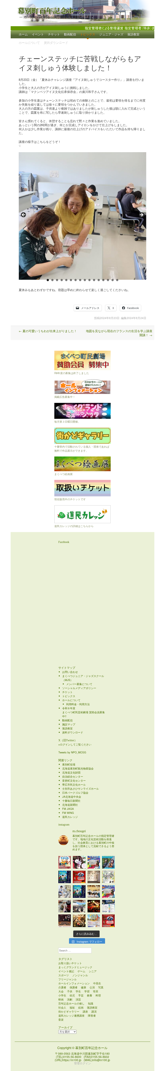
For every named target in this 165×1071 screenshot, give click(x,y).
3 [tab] (57, 280)
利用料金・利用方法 (78, 704)
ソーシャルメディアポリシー (79, 688)
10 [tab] (90, 280)
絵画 (81, 1007)
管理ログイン (82, 1063)
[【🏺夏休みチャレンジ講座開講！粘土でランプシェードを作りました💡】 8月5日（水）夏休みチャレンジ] (64, 906)
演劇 (69, 999)
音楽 (61, 1019)
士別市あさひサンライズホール (80, 788)
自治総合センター (72, 776)
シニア (93, 971)
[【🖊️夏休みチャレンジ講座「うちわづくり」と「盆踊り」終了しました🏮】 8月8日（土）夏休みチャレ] (94, 891)
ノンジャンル (80, 975)
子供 (69, 991)
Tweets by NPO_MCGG (72, 752)
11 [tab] (94, 280)
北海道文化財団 (71, 772)
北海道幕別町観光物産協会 (78, 768)
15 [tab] (113, 280)
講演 (94, 1011)
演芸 (78, 999)
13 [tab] (103, 280)
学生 (78, 991)
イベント (38, 34)
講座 (85, 1011)
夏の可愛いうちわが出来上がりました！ (48, 331)
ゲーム (81, 971)
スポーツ (63, 975)
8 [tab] (80, 280)
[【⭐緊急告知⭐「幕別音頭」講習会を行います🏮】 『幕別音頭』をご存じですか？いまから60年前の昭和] (94, 906)
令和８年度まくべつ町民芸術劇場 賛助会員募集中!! (83, 712)
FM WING (68, 813)
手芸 (81, 995)
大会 (61, 991)
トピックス (87, 34)
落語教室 (133, 34)
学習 (87, 991)
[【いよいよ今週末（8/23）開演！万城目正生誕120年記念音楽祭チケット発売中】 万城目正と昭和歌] (94, 862)
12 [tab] (99, 280)
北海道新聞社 (70, 805)
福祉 (72, 1007)
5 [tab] (66, 280)
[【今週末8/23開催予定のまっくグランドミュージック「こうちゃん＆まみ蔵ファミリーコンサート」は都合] (79, 877)
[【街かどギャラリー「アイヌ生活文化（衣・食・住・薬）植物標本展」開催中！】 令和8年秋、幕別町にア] (94, 877)
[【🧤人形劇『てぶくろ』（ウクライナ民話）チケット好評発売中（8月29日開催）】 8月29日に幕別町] (64, 862)
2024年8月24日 (136, 318)
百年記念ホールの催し (71, 1003)
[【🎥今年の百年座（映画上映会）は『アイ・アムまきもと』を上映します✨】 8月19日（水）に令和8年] (79, 891)
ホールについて (29, 42)
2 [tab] (52, 280)
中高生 (97, 983)
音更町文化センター (74, 780)
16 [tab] (117, 280)
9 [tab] (85, 280)
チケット (54, 34)
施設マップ (68, 724)
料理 (98, 995)
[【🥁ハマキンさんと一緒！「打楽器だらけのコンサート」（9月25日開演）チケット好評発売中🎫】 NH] (108, 877)
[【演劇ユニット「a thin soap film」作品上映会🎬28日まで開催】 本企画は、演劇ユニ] (79, 862)
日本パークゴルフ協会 (75, 792)
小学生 (62, 995)
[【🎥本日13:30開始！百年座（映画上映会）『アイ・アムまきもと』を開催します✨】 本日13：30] (64, 877)
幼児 (72, 995)
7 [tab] (75, 280)
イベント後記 (66, 971)
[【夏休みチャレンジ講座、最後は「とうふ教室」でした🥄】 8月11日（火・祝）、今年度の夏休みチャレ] (64, 891)
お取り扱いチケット (70, 963)
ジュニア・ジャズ (111, 34)
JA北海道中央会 (71, 797)
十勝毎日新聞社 (71, 801)
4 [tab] (62, 280)
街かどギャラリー (68, 1011)
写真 (100, 987)
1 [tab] (48, 280)
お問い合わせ (70, 672)
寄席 (95, 991)
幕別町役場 (68, 764)
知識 (90, 1003)
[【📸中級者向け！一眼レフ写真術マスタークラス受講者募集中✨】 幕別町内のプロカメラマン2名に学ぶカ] (108, 906)
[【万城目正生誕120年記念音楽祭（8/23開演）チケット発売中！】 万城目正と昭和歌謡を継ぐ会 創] (108, 891)
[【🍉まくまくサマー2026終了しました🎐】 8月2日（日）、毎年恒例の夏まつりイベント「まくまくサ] (79, 906)
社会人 (62, 1007)
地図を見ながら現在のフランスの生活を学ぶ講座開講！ (119, 333)
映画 (61, 999)
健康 (83, 987)
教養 (89, 995)
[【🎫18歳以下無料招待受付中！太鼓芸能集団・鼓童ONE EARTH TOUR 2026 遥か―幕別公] (79, 920)
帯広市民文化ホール (74, 784)
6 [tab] (71, 280)
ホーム (23, 34)
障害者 (92, 1015)
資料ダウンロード (56, 42)
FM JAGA (68, 809)
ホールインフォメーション (74, 983)
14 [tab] (108, 280)
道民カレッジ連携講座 (71, 1015)
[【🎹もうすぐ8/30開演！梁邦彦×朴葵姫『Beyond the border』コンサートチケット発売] (108, 862)
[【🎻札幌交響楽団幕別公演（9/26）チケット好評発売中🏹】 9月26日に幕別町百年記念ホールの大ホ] (64, 920)
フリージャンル (67, 979)
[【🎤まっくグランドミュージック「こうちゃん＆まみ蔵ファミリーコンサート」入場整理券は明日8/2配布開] (108, 920)
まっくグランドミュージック (75, 967)
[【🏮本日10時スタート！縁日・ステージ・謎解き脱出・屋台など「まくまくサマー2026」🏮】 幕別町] (94, 920)
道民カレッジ (70, 817)
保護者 (73, 987)
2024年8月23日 (110, 318)
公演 (92, 987)
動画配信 (70, 34)
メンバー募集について (79, 684)
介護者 (62, 987)
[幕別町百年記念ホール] (82, 12)
